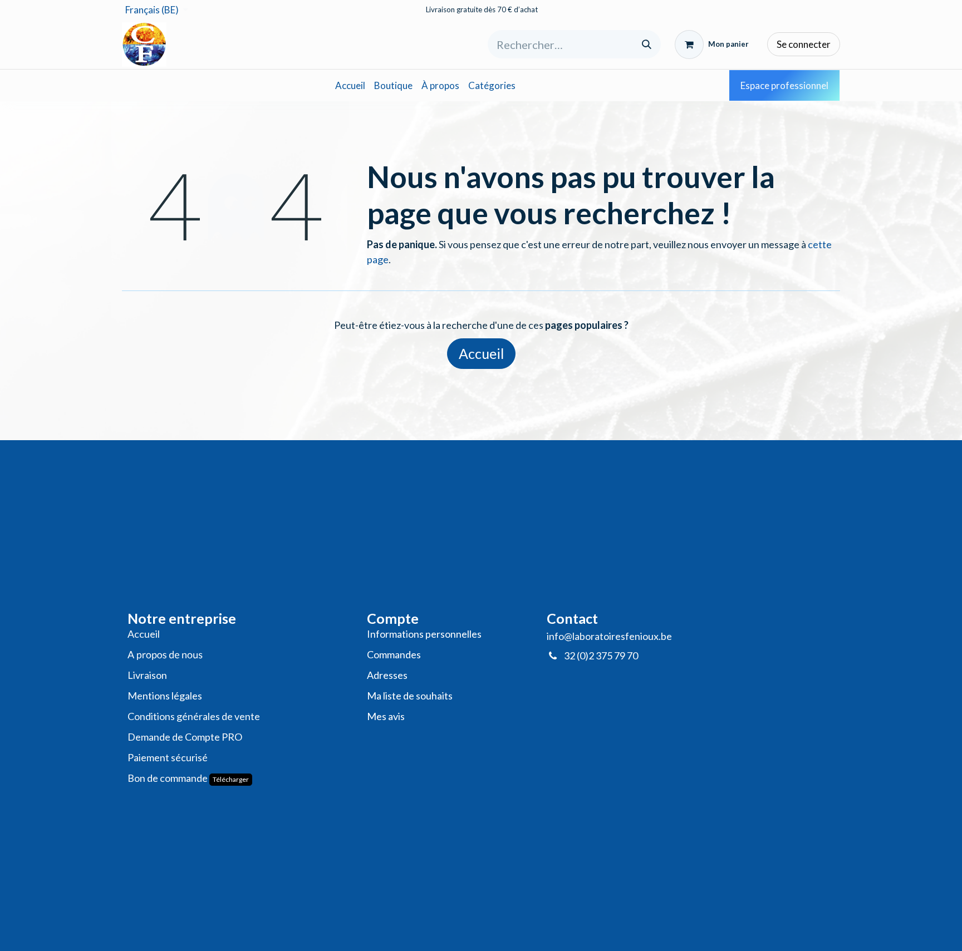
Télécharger (231, 779)
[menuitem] (350, 85)
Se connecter (804, 44)
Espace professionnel (784, 85)
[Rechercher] (646, 44)
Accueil (481, 353)
